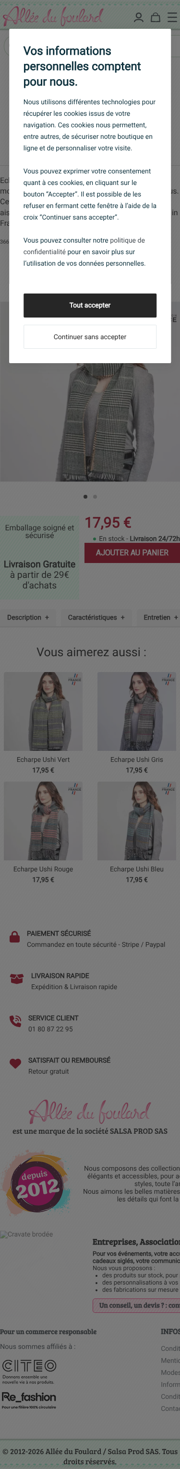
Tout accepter (90, 305)
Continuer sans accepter (90, 337)
